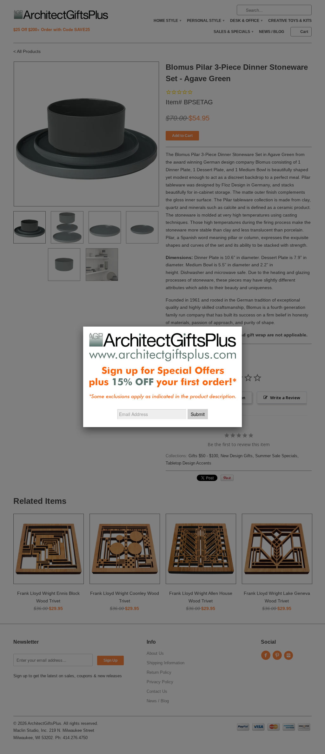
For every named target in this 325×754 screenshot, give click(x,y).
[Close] (242, 326)
